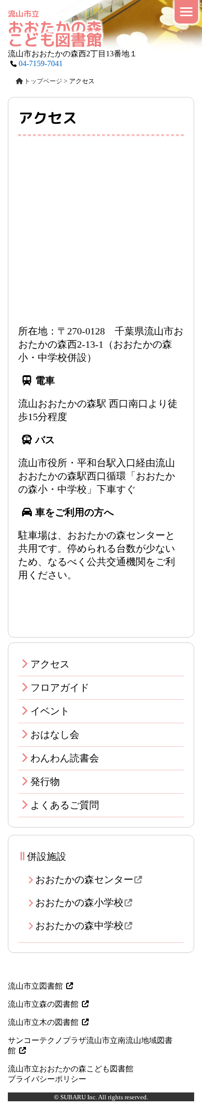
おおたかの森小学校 (79, 902)
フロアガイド (59, 687)
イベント (50, 711)
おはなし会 (54, 734)
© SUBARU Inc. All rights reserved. (101, 1097)
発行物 (45, 781)
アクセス (50, 664)
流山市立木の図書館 (43, 1022)
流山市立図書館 (35, 986)
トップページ (43, 81)
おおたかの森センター (84, 879)
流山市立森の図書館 (43, 1004)
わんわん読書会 (64, 758)
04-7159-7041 (41, 63)
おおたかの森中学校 (79, 925)
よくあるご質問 (64, 805)
